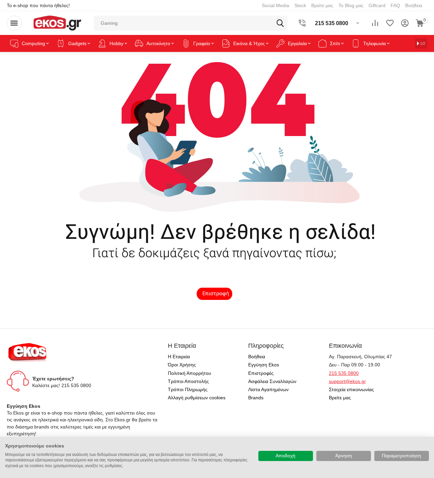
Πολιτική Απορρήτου (189, 373)
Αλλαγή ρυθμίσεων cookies (196, 397)
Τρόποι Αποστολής (188, 381)
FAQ (395, 5)
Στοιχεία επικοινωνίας (351, 389)
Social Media (275, 5)
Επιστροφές (261, 373)
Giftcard (377, 5)
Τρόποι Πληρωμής (188, 389)
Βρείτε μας (322, 5)
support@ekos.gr (347, 381)
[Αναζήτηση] (280, 23)
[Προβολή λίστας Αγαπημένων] (390, 23)
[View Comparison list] (375, 23)
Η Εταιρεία (179, 356)
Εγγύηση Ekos (263, 364)
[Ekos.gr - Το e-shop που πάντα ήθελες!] (57, 22)
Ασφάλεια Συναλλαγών (272, 381)
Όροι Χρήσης (182, 364)
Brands (255, 397)
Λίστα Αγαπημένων (268, 389)
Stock (300, 5)
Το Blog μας (350, 5)
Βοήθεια (413, 5)
